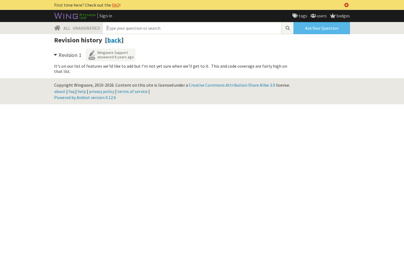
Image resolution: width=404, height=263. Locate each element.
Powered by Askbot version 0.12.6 (85, 97)
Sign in (105, 15)
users (321, 15)
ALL (66, 28)
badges (343, 15)
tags (302, 15)
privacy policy (101, 91)
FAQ (115, 5)
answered (115, 56)
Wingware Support (112, 52)
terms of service (132, 91)
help (82, 91)
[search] (287, 28)
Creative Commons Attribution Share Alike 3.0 (232, 85)
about (59, 91)
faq (71, 91)
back (114, 40)
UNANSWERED (86, 28)
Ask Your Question (322, 28)
